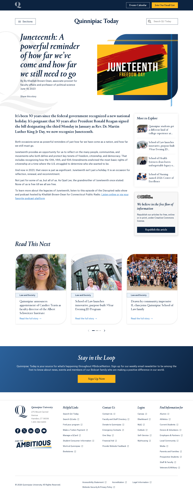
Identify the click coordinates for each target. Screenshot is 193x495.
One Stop (108, 435)
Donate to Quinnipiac (113, 425)
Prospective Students (171, 457)
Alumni (164, 414)
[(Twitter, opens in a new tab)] (24, 430)
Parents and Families (171, 452)
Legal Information (141, 482)
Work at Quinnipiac (73, 446)
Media (164, 446)
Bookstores (69, 452)
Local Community (169, 441)
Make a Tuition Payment (75, 430)
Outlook (142, 430)
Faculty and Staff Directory (115, 419)
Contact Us (108, 414)
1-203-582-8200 (38, 422)
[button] (93, 330)
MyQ (141, 425)
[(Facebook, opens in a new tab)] (17, 430)
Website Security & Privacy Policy (98, 487)
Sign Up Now (96, 378)
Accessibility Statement (94, 482)
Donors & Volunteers (170, 430)
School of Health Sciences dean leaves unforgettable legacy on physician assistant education (161, 162)
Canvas (142, 414)
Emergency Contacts (113, 430)
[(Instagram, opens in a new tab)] (37, 430)
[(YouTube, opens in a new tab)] (44, 430)
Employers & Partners (171, 435)
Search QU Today (71, 414)
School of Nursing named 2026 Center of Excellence (161, 178)
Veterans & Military (170, 468)
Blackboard (144, 419)
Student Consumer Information (78, 441)
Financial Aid (109, 441)
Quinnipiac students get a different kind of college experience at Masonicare (161, 130)
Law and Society (27, 295)
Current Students (169, 425)
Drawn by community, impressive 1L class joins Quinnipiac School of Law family (152, 305)
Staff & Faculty (168, 462)
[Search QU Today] (149, 21)
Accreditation (119, 482)
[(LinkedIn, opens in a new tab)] (30, 430)
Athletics (165, 419)
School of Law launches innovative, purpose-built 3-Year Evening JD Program (162, 146)
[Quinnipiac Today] (96, 21)
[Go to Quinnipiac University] (18, 5)
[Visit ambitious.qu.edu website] (33, 444)
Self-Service (144, 435)
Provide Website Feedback (115, 446)
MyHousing (144, 441)
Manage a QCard (72, 435)
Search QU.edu (71, 419)
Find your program (72, 425)
